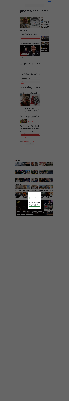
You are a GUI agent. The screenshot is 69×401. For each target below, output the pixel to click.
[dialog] (34, 200)
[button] (34, 199)
